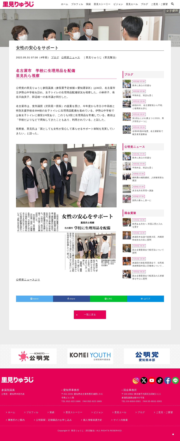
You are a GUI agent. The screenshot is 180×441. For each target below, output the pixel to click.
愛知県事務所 (71, 390)
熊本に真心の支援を (141, 85)
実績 (88, 4)
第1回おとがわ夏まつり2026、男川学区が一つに (148, 119)
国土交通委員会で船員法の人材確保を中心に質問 (148, 277)
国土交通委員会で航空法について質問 (148, 251)
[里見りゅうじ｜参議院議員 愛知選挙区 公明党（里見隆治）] (18, 6)
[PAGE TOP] (173, 434)
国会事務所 (130, 390)
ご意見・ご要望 (159, 4)
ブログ (144, 4)
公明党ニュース (70, 57)
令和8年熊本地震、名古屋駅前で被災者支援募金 (147, 132)
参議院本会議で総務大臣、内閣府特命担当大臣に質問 (148, 238)
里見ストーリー (102, 4)
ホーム (64, 4)
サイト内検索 (120, 420)
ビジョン (118, 4)
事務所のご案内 (16, 420)
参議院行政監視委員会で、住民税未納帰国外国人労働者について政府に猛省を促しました (148, 265)
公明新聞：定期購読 (54, 420)
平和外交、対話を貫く (142, 95)
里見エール (132, 4)
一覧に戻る (90, 314)
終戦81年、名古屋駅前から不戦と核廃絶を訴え (147, 106)
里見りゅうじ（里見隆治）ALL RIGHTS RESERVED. (96, 430)
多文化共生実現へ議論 (142, 190)
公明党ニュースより (28, 279)
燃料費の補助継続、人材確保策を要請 (148, 179)
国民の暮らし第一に (141, 200)
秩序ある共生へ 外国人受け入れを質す (147, 225)
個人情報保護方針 (92, 420)
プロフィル (77, 4)
